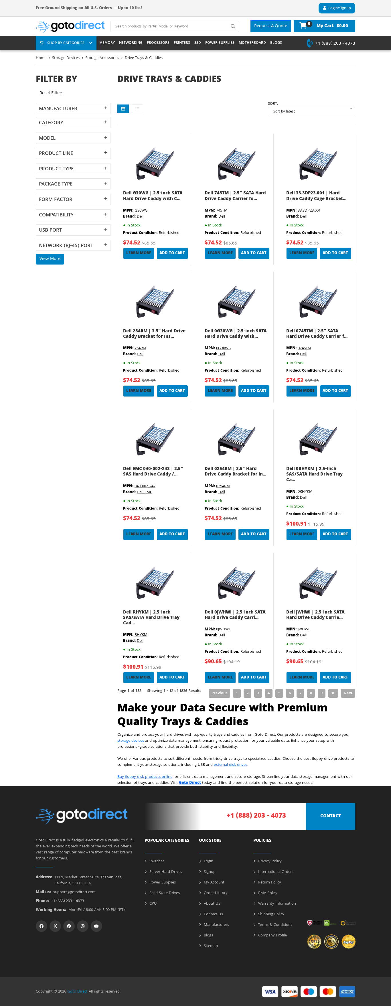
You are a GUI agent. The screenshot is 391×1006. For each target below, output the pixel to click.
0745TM (304, 348)
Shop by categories (66, 43)
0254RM (223, 486)
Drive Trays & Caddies (144, 58)
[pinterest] (69, 926)
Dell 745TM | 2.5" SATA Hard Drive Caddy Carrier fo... (235, 196)
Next (348, 693)
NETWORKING (131, 43)
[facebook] (41, 926)
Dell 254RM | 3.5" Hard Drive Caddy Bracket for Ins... (154, 334)
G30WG (141, 211)
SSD (197, 43)
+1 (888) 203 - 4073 (335, 44)
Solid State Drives (164, 893)
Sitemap (210, 946)
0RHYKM (305, 492)
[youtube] (96, 926)
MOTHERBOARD (252, 43)
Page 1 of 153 (129, 691)
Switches (156, 861)
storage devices (130, 741)
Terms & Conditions (274, 925)
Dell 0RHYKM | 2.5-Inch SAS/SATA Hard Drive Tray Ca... (314, 474)
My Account (213, 882)
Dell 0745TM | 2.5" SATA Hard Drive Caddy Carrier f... (316, 334)
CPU (152, 904)
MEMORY (107, 43)
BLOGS (276, 43)
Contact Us (213, 914)
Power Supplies (162, 882)
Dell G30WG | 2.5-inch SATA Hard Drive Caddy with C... (153, 196)
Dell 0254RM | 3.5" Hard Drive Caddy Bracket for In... (235, 471)
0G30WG (223, 348)
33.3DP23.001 (309, 211)
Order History (215, 893)
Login (208, 861)
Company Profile (272, 935)
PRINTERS (182, 43)
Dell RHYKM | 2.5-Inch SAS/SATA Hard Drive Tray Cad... (151, 618)
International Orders (275, 872)
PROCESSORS (158, 43)
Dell (140, 217)
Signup (209, 872)
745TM (222, 211)
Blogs (208, 935)
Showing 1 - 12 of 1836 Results (174, 691)
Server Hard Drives (165, 872)
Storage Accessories (102, 58)
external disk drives (230, 765)
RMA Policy (267, 893)
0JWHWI (223, 629)
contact (330, 816)
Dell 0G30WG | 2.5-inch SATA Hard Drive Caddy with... (236, 334)
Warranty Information (276, 904)
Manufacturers (216, 925)
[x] (55, 926)
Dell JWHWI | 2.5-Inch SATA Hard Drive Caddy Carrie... (315, 615)
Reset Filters (51, 93)
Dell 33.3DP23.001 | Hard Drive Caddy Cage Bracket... (316, 196)
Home (41, 58)
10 (333, 693)
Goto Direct (77, 992)
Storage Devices (66, 58)
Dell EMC (144, 492)
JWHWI (303, 629)
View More (50, 259)
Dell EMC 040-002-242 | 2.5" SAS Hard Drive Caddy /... (153, 471)
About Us (211, 904)
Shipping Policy (270, 914)
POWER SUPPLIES (219, 43)
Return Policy (269, 882)
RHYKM (141, 635)
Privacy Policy (269, 861)
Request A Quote (270, 26)
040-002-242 (145, 486)
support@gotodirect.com (74, 892)
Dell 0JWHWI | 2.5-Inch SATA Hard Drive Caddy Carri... (235, 615)
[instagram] (82, 926)
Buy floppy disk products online (144, 777)
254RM (140, 348)
